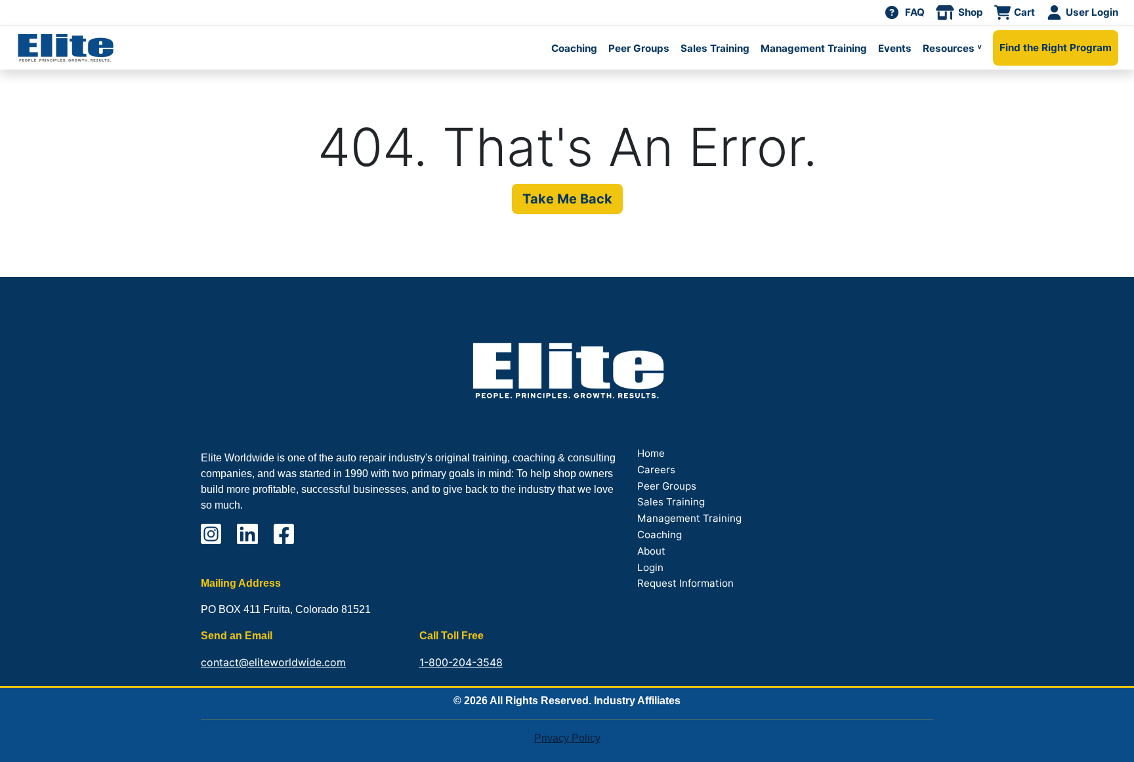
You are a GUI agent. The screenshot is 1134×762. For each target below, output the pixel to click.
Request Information (685, 583)
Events (895, 48)
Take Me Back (567, 199)
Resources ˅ (952, 48)
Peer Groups (638, 48)
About (651, 551)
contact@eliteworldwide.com (273, 662)
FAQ (915, 12)
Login (650, 567)
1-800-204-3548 (461, 662)
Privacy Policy (567, 738)
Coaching (574, 48)
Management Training (814, 48)
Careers (656, 469)
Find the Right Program (1055, 47)
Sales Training (715, 48)
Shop (970, 12)
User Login (1092, 12)
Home (651, 453)
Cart (1024, 12)
